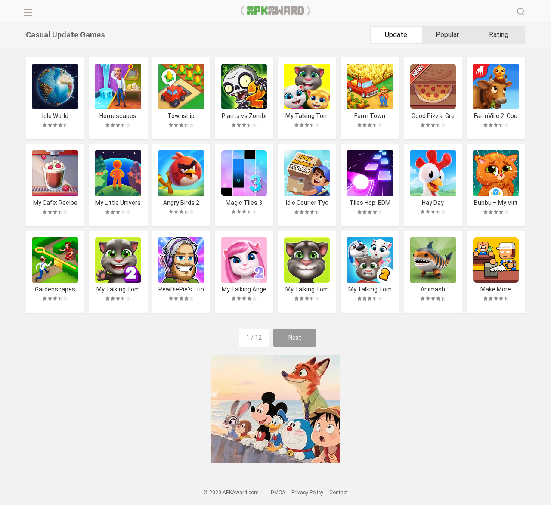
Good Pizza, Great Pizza (433, 116)
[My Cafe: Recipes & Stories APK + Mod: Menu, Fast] (55, 173)
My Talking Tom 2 (118, 289)
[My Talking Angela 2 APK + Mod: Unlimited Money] (244, 260)
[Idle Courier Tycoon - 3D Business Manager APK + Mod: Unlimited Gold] (307, 173)
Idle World (55, 115)
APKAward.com (275, 10)
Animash (433, 289)
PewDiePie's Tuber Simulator (181, 289)
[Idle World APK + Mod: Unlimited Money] (55, 86)
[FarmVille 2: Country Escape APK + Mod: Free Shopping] (496, 86)
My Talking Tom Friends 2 (370, 289)
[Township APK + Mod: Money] (181, 86)
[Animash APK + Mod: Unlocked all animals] (433, 260)
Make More (495, 289)
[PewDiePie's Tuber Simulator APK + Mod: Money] (181, 260)
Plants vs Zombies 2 (244, 116)
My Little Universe (118, 203)
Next (294, 337)
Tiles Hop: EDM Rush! (370, 203)
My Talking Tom (307, 289)
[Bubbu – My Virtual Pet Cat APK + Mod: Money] (496, 173)
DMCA (278, 493)
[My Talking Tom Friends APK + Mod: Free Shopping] (307, 86)
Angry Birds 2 (181, 202)
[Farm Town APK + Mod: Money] (370, 86)
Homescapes (117, 115)
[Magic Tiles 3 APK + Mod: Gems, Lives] (244, 173)
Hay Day (433, 202)
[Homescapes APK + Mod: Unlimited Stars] (118, 86)
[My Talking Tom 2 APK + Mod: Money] (118, 260)
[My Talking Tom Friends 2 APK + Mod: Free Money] (370, 260)
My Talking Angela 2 (244, 289)
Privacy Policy (307, 493)
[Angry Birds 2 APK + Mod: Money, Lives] (181, 173)
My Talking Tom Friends (307, 116)
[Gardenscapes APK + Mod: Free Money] (55, 260)
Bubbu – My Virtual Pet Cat (495, 203)
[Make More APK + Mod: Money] (496, 260)
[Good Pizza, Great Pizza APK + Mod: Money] (433, 86)
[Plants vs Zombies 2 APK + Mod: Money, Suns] (244, 86)
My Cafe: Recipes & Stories (55, 203)
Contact (338, 493)
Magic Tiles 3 (244, 202)
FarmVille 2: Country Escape (495, 116)
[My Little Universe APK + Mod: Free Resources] (118, 173)
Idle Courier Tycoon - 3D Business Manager (307, 203)
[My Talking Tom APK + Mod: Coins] (307, 260)
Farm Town (369, 115)
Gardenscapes (55, 289)
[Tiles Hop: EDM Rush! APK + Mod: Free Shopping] (370, 173)
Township (181, 115)
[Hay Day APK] (433, 173)
